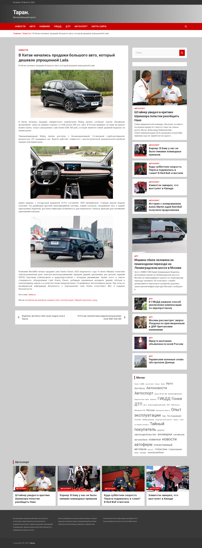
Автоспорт (81, 26)
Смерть (176, 420)
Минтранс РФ (139, 410)
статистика (161, 449)
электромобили (155, 452)
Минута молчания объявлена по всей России (166, 342)
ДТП (68, 26)
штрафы (143, 453)
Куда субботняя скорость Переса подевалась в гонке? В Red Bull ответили (166, 170)
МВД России (175, 405)
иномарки (165, 434)
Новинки (44, 26)
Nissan (157, 384)
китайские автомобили (35, 300)
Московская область (163, 410)
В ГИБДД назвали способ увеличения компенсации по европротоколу (165, 305)
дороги (160, 430)
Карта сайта (99, 26)
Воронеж (153, 399)
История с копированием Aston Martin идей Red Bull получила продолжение (165, 207)
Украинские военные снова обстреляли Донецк (166, 361)
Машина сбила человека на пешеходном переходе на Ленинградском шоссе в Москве (157, 264)
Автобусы (139, 388)
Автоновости (156, 388)
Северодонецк (148, 420)
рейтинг (150, 449)
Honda (136, 384)
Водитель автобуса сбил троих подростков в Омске (43, 317)
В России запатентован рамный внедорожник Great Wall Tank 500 (99, 317)
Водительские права (141, 399)
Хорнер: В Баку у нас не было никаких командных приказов (165, 151)
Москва (150, 410)
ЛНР (168, 405)
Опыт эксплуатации (64, 300)
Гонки (177, 398)
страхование (175, 449)
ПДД (164, 416)
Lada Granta (149, 384)
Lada (142, 384)
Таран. (21, 12)
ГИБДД (58, 26)
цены (95, 300)
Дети (145, 405)
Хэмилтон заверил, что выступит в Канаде (163, 187)
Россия (137, 419)
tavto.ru (32, 294)
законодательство (145, 434)
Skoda (163, 384)
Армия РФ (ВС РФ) (161, 394)
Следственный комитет (163, 420)
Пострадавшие (174, 416)
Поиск (182, 53)
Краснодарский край (156, 405)
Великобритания (175, 394)
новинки (50, 300)
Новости (20, 26)
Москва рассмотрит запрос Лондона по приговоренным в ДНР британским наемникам (167, 325)
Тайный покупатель (83, 300)
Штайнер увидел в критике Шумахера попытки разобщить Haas (156, 116)
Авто (32, 26)
